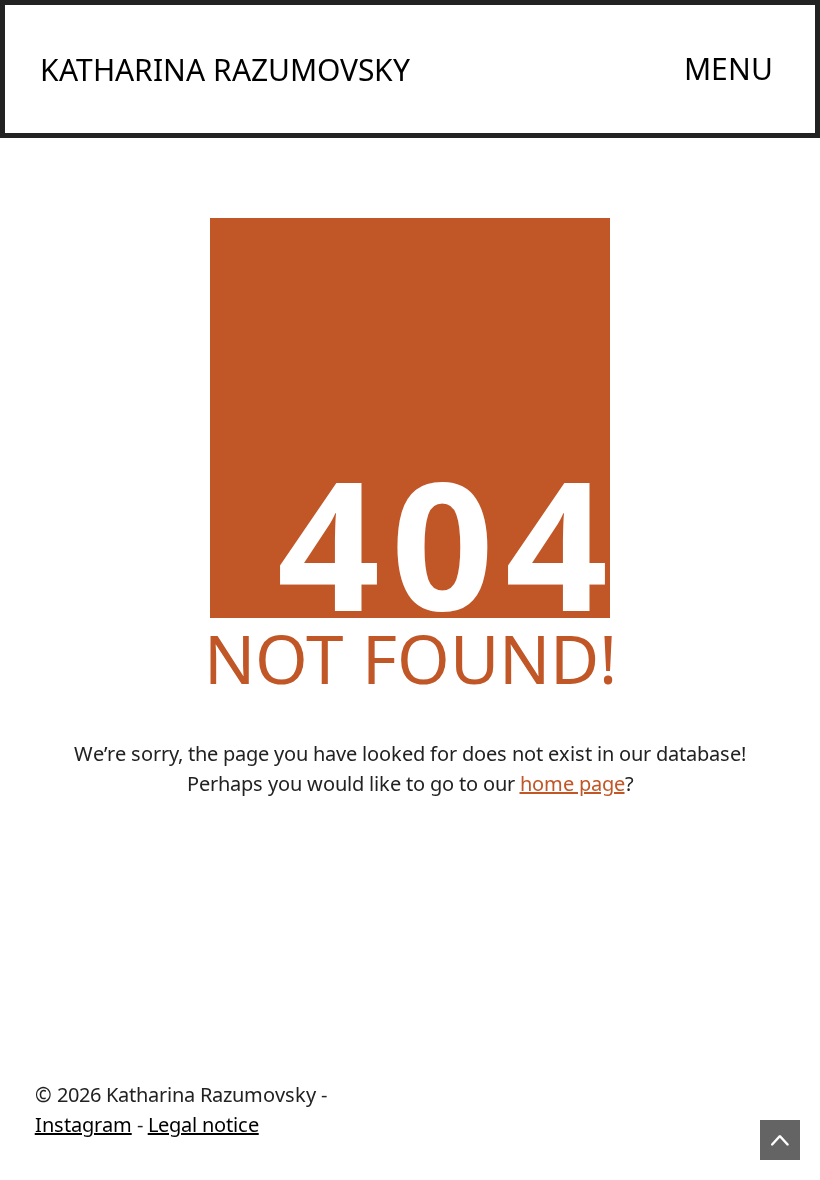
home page (572, 783)
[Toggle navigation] (729, 69)
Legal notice (203, 1124)
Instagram (83, 1124)
